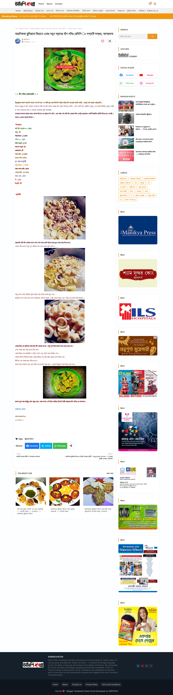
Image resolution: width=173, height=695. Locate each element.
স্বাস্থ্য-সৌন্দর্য (151, 195)
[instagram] (151, 666)
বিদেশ (131, 191)
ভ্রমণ (146, 191)
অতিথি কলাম (86, 10)
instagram (150, 83)
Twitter (48, 446)
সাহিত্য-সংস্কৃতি (98, 10)
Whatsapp (61, 446)
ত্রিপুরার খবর (39, 10)
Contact (58, 4)
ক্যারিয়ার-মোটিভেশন (145, 10)
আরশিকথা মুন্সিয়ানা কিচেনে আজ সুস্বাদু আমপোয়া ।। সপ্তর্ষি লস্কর (63, 510)
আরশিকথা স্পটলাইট (135, 179)
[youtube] (142, 666)
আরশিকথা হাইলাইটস (72, 10)
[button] (155, 3)
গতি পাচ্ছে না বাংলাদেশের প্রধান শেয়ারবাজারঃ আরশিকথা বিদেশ (144, 140)
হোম (16, 28)
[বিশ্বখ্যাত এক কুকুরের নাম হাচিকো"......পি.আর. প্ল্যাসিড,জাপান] (126, 130)
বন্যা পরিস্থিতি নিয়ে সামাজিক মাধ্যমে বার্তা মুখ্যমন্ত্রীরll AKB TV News (51, 16)
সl (120, 200)
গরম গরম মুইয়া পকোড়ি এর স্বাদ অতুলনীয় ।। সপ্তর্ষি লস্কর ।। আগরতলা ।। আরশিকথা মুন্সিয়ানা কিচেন (30, 511)
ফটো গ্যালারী (123, 191)
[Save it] (102, 41)
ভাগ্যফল (139, 191)
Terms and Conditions (111, 684)
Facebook (33, 446)
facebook (130, 75)
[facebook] (138, 666)
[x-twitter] (146, 666)
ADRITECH (113, 691)
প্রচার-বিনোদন (110, 10)
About (49, 4)
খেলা (135, 183)
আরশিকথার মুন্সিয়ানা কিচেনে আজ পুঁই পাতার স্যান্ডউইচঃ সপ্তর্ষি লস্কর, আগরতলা (97, 510)
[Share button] (71, 446)
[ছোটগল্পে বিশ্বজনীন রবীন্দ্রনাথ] (126, 118)
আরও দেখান (110, 473)
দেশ (149, 183)
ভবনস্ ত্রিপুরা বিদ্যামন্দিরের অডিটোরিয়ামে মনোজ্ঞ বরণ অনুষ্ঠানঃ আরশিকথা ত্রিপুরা (145, 103)
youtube (150, 75)
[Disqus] (65, 556)
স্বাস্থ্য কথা (121, 10)
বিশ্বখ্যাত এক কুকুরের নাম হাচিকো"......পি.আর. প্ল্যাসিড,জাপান (146, 128)
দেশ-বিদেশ (123, 187)
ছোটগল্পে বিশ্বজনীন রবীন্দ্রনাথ (144, 114)
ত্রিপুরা (142, 183)
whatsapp (130, 83)
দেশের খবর (49, 10)
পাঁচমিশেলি (132, 187)
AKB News (28, 10)
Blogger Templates (75, 691)
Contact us (76, 684)
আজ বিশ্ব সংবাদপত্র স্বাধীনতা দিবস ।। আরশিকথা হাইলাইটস (146, 153)
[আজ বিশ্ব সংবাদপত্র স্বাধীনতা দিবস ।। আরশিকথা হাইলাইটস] (126, 155)
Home (41, 4)
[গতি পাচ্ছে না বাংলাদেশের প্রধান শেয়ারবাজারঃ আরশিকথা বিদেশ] (126, 143)
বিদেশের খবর (60, 10)
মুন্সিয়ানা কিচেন (131, 10)
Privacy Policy (91, 684)
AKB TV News (130, 200)
